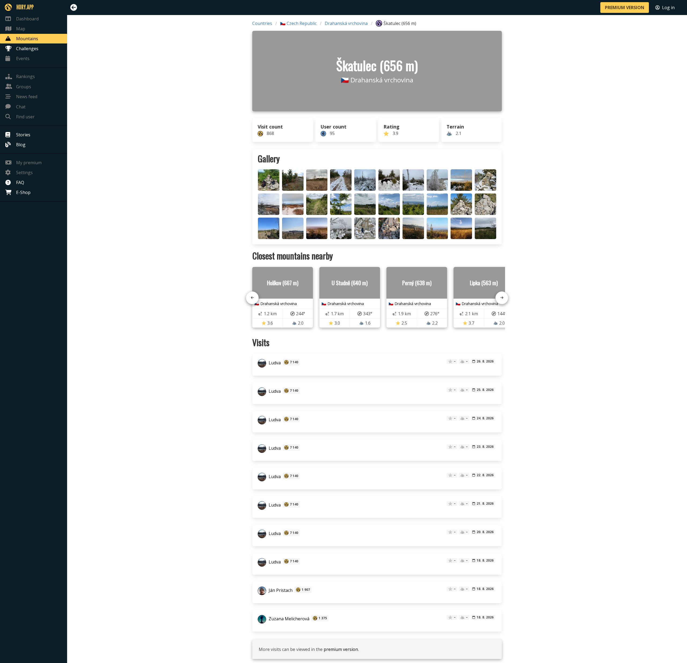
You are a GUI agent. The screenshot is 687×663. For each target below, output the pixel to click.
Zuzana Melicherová (288, 619)
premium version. (341, 649)
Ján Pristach (280, 590)
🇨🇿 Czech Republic (298, 23)
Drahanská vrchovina (346, 23)
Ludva (274, 363)
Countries (262, 23)
